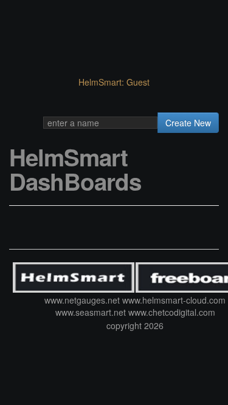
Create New (188, 123)
